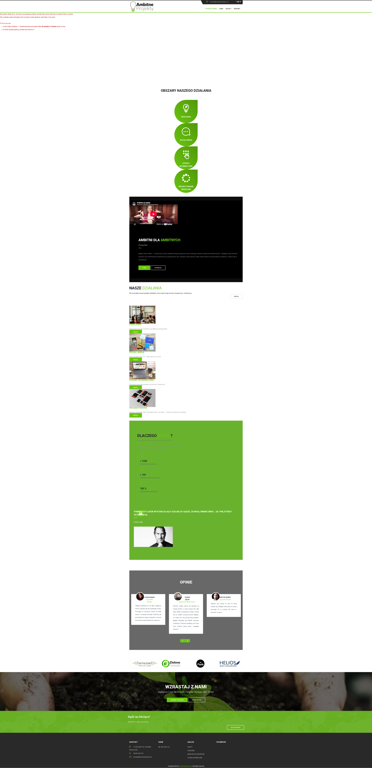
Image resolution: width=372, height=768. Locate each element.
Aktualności (235, 727)
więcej (236, 296)
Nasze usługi (196, 700)
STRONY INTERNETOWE (194, 758)
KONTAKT (237, 8)
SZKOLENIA (191, 750)
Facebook (158, 267)
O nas (221, 8)
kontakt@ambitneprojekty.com (219, 2)
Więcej (135, 332)
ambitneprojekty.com (185, 766)
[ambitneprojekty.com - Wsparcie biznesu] (142, 8)
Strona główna (211, 8)
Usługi (228, 8)
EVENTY (189, 747)
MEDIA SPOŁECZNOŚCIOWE (196, 754)
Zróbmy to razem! (177, 700)
